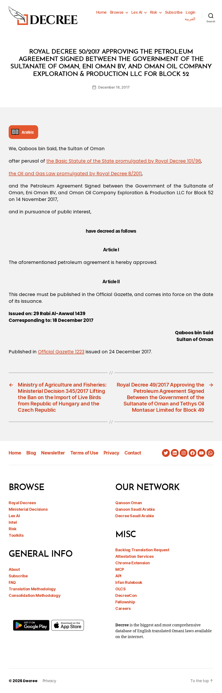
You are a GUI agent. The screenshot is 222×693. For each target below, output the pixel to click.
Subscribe (174, 12)
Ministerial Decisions (28, 509)
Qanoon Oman (128, 502)
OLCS (120, 589)
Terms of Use (84, 453)
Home (101, 12)
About (14, 569)
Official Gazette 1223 (61, 352)
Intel (13, 522)
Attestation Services (134, 556)
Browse (117, 12)
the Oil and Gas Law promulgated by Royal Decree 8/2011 (75, 173)
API (118, 576)
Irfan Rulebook (128, 582)
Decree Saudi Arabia (134, 516)
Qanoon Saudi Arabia (135, 509)
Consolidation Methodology (34, 595)
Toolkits (16, 535)
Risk (153, 12)
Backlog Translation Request (142, 550)
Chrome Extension (132, 563)
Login (190, 12)
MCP (119, 569)
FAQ (12, 582)
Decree (30, 680)
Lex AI (136, 12)
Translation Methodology (32, 589)
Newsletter (53, 453)
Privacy (111, 453)
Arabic (28, 132)
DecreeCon (126, 595)
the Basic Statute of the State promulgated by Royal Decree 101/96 (123, 161)
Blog (31, 453)
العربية (190, 18)
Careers (123, 608)
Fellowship (125, 602)
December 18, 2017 (114, 87)
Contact (132, 453)
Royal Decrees (22, 502)
